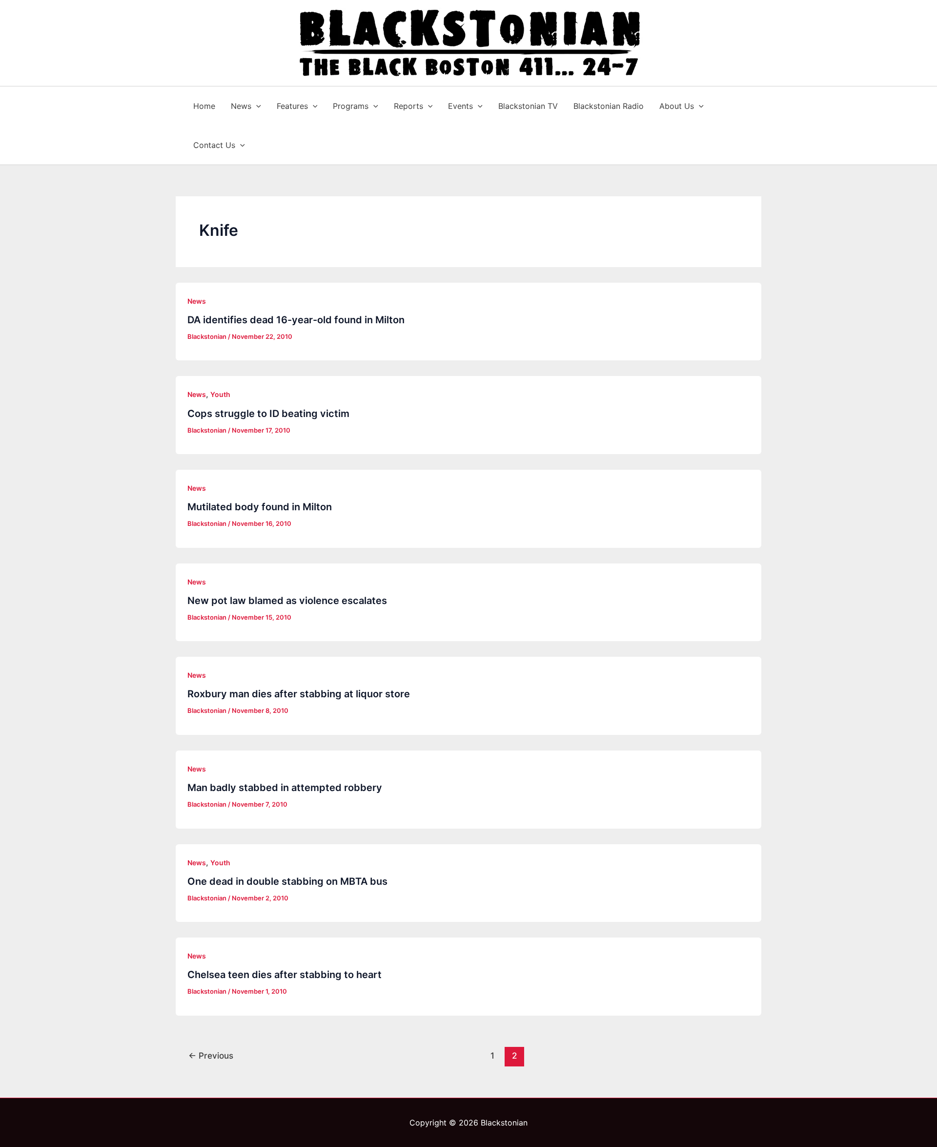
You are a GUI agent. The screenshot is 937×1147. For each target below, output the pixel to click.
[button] (256, 105)
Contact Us (214, 145)
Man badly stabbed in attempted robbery (284, 787)
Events (460, 106)
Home (204, 106)
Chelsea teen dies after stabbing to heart (284, 974)
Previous (210, 1055)
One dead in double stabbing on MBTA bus (287, 881)
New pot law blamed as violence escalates (287, 600)
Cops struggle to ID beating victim (268, 413)
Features (292, 106)
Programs (350, 106)
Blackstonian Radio (608, 106)
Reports (408, 106)
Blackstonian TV (528, 106)
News (241, 106)
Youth (220, 394)
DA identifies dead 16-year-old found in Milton (296, 320)
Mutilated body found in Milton (259, 507)
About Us (676, 106)
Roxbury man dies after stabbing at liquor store (298, 694)
